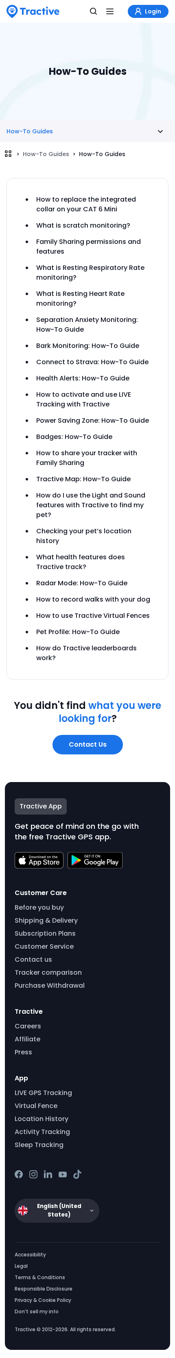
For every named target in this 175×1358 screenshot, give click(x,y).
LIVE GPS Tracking (43, 1092)
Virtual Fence (36, 1105)
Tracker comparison (48, 972)
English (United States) (59, 1210)
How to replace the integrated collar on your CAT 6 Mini (86, 204)
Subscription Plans (45, 933)
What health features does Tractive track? (80, 561)
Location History (41, 1118)
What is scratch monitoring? (83, 225)
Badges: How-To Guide (74, 436)
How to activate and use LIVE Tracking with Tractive (83, 399)
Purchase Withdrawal (50, 985)
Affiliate (27, 1039)
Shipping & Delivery (46, 920)
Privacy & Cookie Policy (43, 1300)
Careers (28, 1026)
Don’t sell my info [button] (37, 1311)
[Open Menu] (110, 11)
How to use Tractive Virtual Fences (93, 615)
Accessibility (30, 1254)
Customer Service (44, 946)
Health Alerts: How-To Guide (82, 378)
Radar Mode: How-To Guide (81, 583)
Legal (21, 1265)
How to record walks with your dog (93, 599)
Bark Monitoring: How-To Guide (87, 345)
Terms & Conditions (40, 1277)
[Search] (93, 11)
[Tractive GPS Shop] (33, 11)
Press (23, 1052)
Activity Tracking (42, 1131)
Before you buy (39, 907)
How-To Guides (46, 154)
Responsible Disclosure (43, 1288)
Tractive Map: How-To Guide (83, 479)
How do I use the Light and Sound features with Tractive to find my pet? (90, 505)
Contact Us (88, 744)
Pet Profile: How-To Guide (78, 632)
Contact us (33, 959)
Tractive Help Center (8, 154)
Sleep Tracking (39, 1144)
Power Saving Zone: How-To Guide (92, 420)
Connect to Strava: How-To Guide (92, 362)
